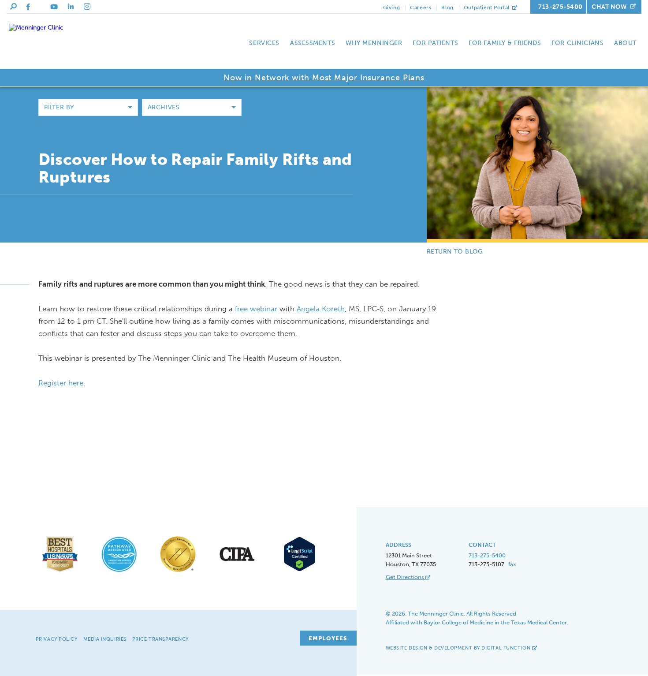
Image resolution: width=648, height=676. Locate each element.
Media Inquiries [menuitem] (105, 639)
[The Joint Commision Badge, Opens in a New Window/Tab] (178, 572)
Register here (60, 382)
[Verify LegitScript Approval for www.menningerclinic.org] (296, 570)
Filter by (59, 107)
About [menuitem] (625, 43)
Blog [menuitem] (447, 7)
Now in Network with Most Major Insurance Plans (324, 77)
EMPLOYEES (328, 638)
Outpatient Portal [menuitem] (487, 7)
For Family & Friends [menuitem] (505, 43)
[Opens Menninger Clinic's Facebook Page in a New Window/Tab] (28, 7)
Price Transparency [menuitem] (160, 639)
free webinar (256, 308)
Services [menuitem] (264, 43)
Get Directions (405, 577)
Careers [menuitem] (420, 7)
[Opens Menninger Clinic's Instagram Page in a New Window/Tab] (87, 6)
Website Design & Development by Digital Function (459, 648)
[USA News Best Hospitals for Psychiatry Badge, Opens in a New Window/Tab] (60, 572)
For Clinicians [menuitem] (577, 43)
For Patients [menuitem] (435, 43)
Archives (163, 107)
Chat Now (609, 7)
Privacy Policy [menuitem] (57, 639)
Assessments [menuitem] (312, 43)
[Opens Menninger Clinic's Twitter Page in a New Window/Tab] (40, 7)
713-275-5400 (560, 7)
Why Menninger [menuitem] (374, 43)
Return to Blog (455, 251)
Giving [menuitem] (391, 7)
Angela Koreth (321, 308)
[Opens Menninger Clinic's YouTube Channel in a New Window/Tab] (54, 7)
